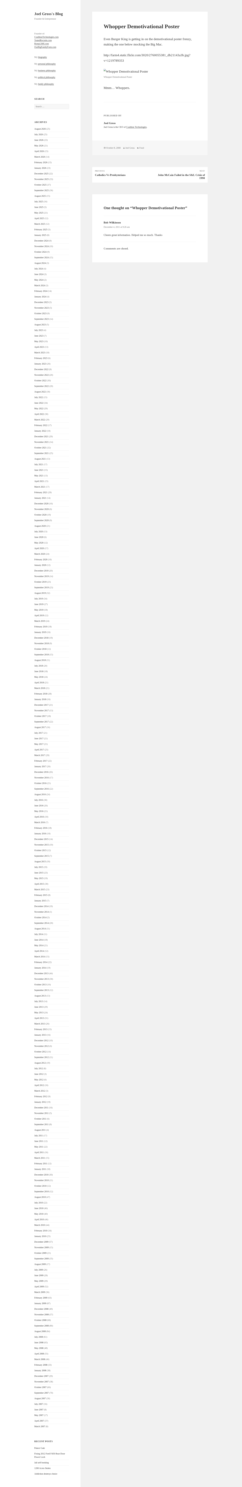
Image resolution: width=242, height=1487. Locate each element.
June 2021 (38, 470)
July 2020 (38, 531)
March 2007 (39, 1426)
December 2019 (41, 570)
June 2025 (38, 207)
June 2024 (38, 274)
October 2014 (40, 917)
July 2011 (38, 1135)
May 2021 (38, 475)
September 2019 (41, 587)
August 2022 (40, 392)
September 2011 (41, 1124)
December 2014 (41, 906)
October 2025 (40, 185)
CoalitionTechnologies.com (46, 37)
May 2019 (38, 610)
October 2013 (40, 984)
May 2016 (38, 811)
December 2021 (41, 436)
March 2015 (39, 889)
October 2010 (40, 1186)
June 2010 (38, 1208)
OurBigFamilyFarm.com (45, 47)
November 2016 (41, 777)
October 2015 (40, 850)
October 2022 (40, 380)
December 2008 (41, 1309)
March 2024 (39, 285)
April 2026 (39, 151)
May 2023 (38, 341)
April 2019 (39, 615)
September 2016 (41, 789)
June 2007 (38, 1409)
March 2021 (39, 487)
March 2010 (39, 1225)
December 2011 (41, 1107)
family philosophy (46, 84)
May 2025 (38, 213)
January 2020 (40, 565)
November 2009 (41, 1247)
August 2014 (40, 928)
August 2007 (40, 1398)
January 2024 (40, 296)
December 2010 (41, 1175)
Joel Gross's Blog (48, 14)
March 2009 (39, 1292)
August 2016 (40, 794)
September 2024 (41, 257)
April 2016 (39, 817)
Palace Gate (39, 1448)
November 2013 (41, 979)
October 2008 (40, 1320)
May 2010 (38, 1214)
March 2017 (39, 755)
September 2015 (41, 856)
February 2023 (40, 358)
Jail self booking (41, 1462)
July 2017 (38, 733)
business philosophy (47, 70)
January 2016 (40, 833)
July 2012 (38, 1068)
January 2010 (40, 1236)
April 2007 (39, 1421)
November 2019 (41, 576)
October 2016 (40, 783)
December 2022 (41, 369)
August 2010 (40, 1197)
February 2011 (40, 1163)
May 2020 (38, 543)
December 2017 (41, 705)
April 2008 (39, 1353)
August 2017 (40, 727)
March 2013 (39, 1024)
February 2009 (40, 1298)
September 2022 (41, 386)
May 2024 (38, 280)
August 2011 (40, 1130)
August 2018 (40, 660)
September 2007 (41, 1393)
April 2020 (39, 548)
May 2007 (38, 1415)
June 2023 (38, 336)
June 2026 (38, 140)
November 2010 (41, 1180)
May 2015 (38, 878)
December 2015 (41, 839)
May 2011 (38, 1147)
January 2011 (40, 1169)
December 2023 (41, 302)
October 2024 (40, 252)
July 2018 (38, 666)
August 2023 (40, 324)
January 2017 (40, 766)
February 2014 (40, 962)
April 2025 (39, 218)
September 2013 (41, 990)
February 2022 (40, 425)
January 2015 (40, 900)
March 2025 (39, 224)
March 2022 (39, 419)
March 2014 (39, 956)
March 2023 (39, 352)
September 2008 (41, 1326)
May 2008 (38, 1348)
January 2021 (40, 498)
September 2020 (41, 520)
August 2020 (40, 526)
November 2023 (41, 308)
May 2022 (38, 408)
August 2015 (40, 861)
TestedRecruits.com (43, 40)
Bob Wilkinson (112, 222)
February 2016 (40, 828)
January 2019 (40, 632)
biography (42, 57)
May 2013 (38, 1012)
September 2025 (41, 190)
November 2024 (41, 246)
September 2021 (41, 453)
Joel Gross (130, 148)
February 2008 (40, 1365)
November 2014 (41, 912)
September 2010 (41, 1191)
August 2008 (40, 1331)
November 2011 (41, 1113)
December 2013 (41, 973)
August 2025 (40, 196)
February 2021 (40, 492)
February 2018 (40, 694)
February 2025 (40, 229)
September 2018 (41, 654)
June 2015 (38, 873)
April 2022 (39, 414)
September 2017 (41, 721)
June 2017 (38, 738)
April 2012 (39, 1085)
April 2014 (39, 951)
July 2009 (38, 1270)
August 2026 (40, 129)
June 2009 (38, 1275)
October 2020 (40, 515)
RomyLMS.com (41, 44)
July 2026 (38, 134)
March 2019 (39, 621)
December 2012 (41, 1040)
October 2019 (40, 582)
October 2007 (40, 1387)
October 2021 (40, 447)
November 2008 (41, 1314)
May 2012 (38, 1079)
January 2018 (40, 699)
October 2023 (40, 313)
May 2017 (38, 744)
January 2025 (40, 235)
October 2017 (40, 716)
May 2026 (38, 145)
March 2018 (39, 688)
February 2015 (40, 895)
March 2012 (39, 1091)
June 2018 (38, 671)
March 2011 (39, 1158)
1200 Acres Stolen (42, 1468)
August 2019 (40, 593)
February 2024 (40, 291)
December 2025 (41, 173)
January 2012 (40, 1102)
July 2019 (38, 598)
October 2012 (40, 1051)
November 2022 (41, 375)
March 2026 (39, 157)
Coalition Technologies (136, 127)
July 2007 (38, 1404)
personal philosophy (47, 64)
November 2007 (41, 1381)
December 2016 (41, 772)
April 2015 (39, 884)
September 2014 (41, 923)
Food (141, 148)
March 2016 (39, 822)
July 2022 (38, 397)
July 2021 (38, 464)
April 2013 (39, 1018)
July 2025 (38, 201)
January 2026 (40, 168)
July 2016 (38, 800)
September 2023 (41, 319)
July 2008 (38, 1337)
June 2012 (38, 1074)
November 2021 (41, 442)
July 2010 (38, 1202)
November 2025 (41, 179)
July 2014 (38, 934)
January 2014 (40, 968)
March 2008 (39, 1359)
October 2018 (40, 649)
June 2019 (38, 604)
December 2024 (41, 241)
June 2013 (38, 1007)
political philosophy (46, 77)
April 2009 (39, 1286)
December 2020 (41, 503)
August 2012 (40, 1063)
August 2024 (40, 263)
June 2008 (38, 1342)
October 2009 (40, 1253)
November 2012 (41, 1046)
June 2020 (38, 537)
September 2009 (41, 1258)
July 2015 (38, 867)
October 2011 (40, 1119)
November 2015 (41, 845)
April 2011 (39, 1152)
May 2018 (38, 677)
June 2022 (38, 403)
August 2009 (40, 1264)
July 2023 (38, 330)
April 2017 (39, 749)
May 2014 (38, 945)
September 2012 (41, 1057)
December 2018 (41, 638)
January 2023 (40, 364)
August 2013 (40, 996)
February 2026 (40, 162)
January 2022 (40, 431)
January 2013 (40, 1035)
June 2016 (38, 805)
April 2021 (39, 481)
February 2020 (40, 559)
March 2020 (39, 554)
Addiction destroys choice (45, 1474)
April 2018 (39, 682)
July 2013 (38, 1001)
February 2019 (40, 626)
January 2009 (40, 1303)
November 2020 (41, 509)
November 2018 (41, 643)
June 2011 (38, 1141)
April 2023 (39, 347)
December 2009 (41, 1242)
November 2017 (41, 710)
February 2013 (40, 1029)
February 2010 (40, 1230)
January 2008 (40, 1370)
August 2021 (40, 459)
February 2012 (40, 1096)
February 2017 (40, 761)
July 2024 (38, 268)
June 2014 (38, 940)
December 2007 (41, 1376)
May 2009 (38, 1281)
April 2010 (39, 1219)
